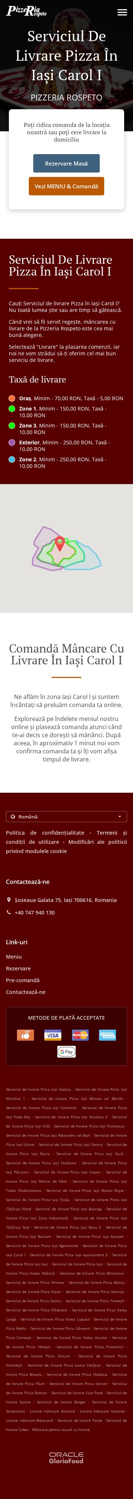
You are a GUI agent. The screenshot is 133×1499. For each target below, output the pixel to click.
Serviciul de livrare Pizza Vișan (33, 1291)
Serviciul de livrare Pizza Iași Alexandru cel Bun (48, 1135)
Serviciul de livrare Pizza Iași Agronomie (42, 1245)
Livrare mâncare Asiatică (53, 1411)
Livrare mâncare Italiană (103, 1411)
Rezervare (18, 968)
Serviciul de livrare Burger (62, 1401)
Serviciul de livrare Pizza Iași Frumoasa (89, 1126)
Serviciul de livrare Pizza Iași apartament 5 (69, 1254)
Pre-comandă (23, 980)
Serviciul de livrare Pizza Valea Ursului (72, 1337)
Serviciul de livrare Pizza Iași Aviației (90, 1236)
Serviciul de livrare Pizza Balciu (97, 1282)
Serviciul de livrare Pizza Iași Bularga (68, 1208)
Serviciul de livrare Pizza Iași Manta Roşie (85, 1190)
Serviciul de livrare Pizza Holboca (77, 1374)
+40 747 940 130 (35, 912)
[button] (122, 12)
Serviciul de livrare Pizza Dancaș (95, 1291)
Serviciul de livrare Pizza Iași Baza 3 (67, 1227)
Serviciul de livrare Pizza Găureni (60, 1328)
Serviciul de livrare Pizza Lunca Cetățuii (64, 1365)
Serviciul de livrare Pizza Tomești (95, 1300)
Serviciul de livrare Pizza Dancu (33, 1300)
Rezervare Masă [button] (66, 163)
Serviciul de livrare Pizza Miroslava (92, 1273)
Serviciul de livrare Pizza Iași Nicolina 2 (71, 1116)
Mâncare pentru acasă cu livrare (61, 1429)
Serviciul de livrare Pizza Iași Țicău (37, 1199)
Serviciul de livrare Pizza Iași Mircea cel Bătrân (77, 1098)
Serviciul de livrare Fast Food (77, 1392)
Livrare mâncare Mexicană (30, 1420)
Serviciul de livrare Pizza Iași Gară (90, 1153)
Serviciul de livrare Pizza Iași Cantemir (41, 1107)
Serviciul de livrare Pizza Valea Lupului (55, 1319)
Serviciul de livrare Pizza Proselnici (90, 1346)
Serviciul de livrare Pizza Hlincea (35, 1282)
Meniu (14, 956)
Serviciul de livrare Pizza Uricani (38, 1355)
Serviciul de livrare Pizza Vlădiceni (36, 1309)
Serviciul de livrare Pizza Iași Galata (38, 1089)
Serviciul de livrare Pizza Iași (77, 1264)
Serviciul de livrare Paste (81, 1420)
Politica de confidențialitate (45, 832)
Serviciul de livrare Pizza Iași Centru (70, 1144)
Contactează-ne (25, 991)
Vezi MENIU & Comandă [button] (66, 186)
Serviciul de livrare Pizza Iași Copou (67, 1172)
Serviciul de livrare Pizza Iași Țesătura (41, 1162)
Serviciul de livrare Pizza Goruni (79, 1383)
